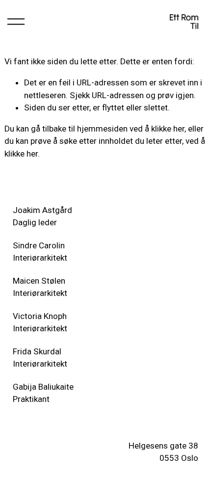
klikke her (168, 128)
